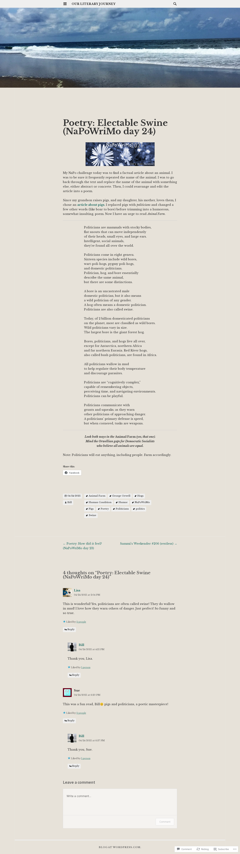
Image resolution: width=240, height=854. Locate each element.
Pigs (91, 508)
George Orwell (121, 495)
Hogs (140, 495)
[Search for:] (174, 3)
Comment (164, 821)
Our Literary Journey (94, 4)
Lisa (77, 590)
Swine (92, 515)
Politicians (122, 508)
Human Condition (100, 502)
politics (140, 508)
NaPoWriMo (142, 502)
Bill (69, 502)
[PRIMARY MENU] (65, 4)
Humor (123, 502)
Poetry (105, 508)
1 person (85, 667)
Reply (70, 629)
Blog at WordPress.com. (120, 847)
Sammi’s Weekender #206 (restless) (148, 543)
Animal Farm (97, 495)
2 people (81, 622)
